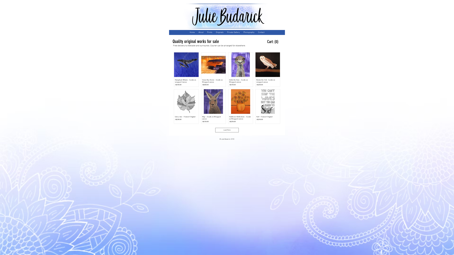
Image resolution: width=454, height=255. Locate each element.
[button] (273, 41)
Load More (227, 130)
